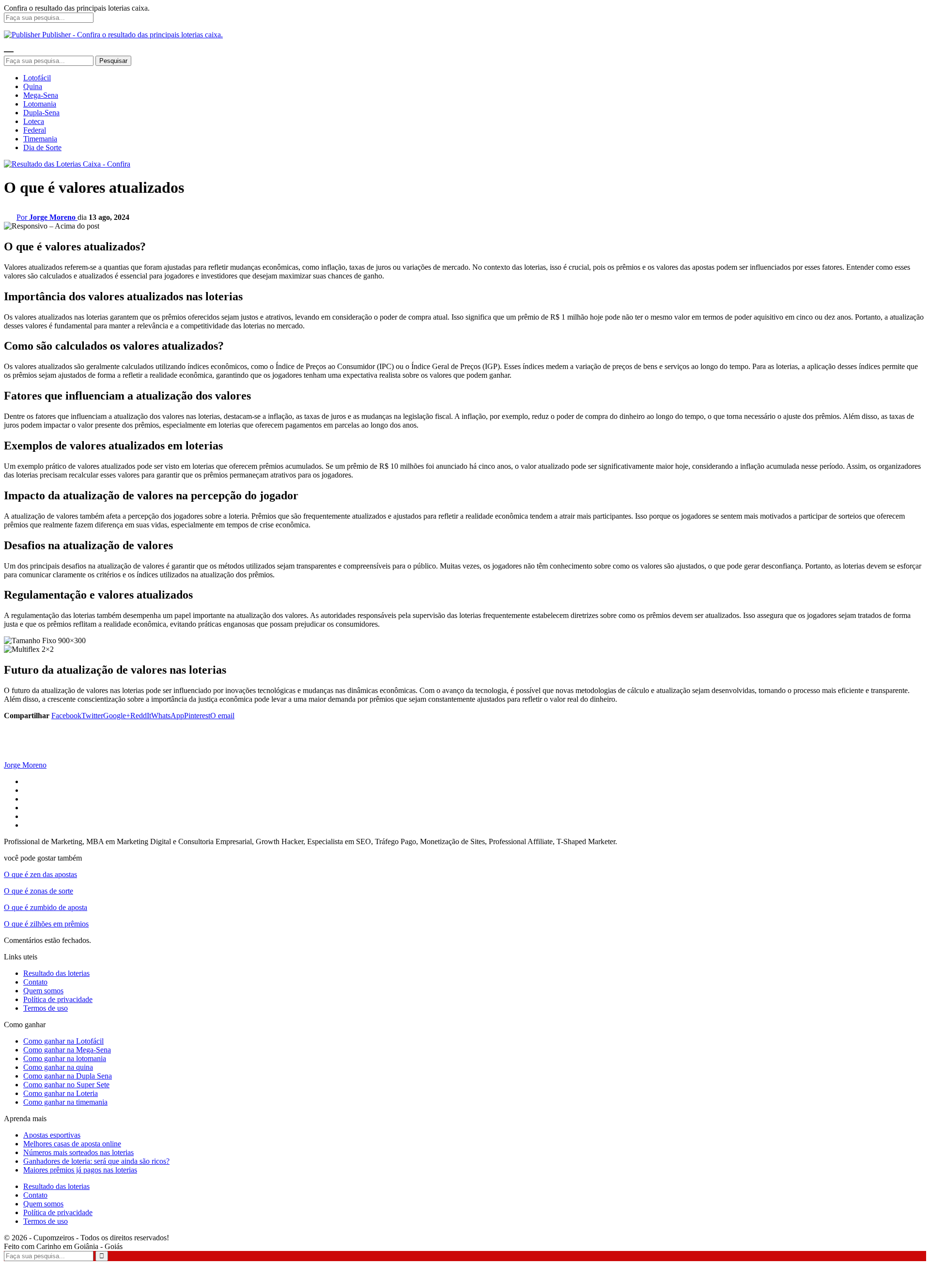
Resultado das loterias (56, 973)
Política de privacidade (58, 999)
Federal (34, 130)
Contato (35, 982)
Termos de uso (45, 1008)
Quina (32, 86)
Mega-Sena (40, 95)
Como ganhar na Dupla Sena (67, 1076)
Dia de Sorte (42, 147)
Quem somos (43, 991)
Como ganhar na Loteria (60, 1093)
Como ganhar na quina (58, 1067)
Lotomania (39, 104)
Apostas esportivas (51, 1135)
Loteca (33, 121)
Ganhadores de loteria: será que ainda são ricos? (96, 1161)
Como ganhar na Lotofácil (63, 1041)
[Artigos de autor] (23, 756)
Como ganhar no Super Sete (66, 1084)
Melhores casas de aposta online (72, 1144)
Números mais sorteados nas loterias (78, 1152)
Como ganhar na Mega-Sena (67, 1050)
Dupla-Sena (41, 112)
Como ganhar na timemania (65, 1102)
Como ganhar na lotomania (64, 1058)
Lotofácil (37, 78)
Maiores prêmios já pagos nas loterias (80, 1170)
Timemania (40, 139)
